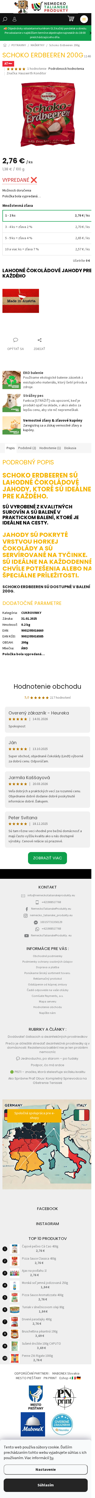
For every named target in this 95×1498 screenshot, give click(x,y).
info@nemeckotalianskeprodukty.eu (51, 895)
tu (51, 1458)
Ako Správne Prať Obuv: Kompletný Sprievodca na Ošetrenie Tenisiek (47, 1080)
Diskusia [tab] (70, 448)
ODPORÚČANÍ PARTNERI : (32, 1373)
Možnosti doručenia (16, 190)
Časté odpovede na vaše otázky (47, 990)
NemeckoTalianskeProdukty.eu (51, 908)
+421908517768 (51, 902)
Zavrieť (12, 330)
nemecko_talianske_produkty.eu (51, 915)
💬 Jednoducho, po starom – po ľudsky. (47, 1058)
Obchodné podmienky (47, 956)
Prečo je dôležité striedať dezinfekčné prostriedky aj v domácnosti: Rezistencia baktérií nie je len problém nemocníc (48, 1047)
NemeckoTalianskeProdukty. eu (51, 935)
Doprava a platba (47, 967)
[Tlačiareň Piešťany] (64, 1397)
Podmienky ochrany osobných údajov (47, 961)
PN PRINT (50, 1378)
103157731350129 (51, 922)
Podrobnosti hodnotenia (66, 69)
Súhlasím (46, 1485)
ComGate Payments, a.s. (47, 996)
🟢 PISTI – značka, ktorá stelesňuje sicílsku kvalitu (47, 1072)
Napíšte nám (47, 1013)
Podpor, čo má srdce (47, 1065)
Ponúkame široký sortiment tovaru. (47, 973)
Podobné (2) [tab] (27, 448)
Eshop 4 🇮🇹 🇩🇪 (70, 1378)
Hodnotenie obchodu (47, 686)
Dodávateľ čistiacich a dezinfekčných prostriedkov (47, 1037)
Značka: (26, 73)
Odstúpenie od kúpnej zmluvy (47, 984)
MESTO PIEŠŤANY (28, 1378)
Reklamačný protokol (47, 978)
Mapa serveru (47, 1001)
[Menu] (84, 19)
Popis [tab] (11, 448)
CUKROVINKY (31, 612)
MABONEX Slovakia (65, 1373)
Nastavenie (46, 1469)
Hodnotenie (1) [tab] (50, 448)
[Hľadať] (5, 19)
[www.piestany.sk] (36, 1397)
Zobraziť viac (47, 858)
